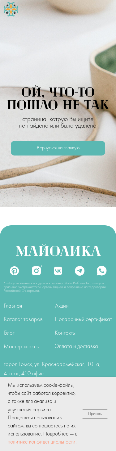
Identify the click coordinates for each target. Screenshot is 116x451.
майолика (58, 250)
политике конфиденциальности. (42, 442)
